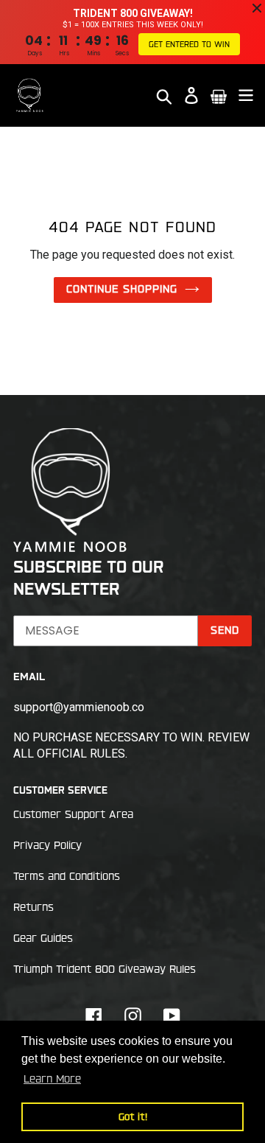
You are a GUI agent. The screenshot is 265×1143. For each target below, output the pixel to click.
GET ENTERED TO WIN (189, 44)
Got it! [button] (133, 1116)
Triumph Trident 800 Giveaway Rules (104, 969)
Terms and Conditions (66, 876)
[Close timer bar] (256, 8)
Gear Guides (43, 938)
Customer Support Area (73, 814)
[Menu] (246, 95)
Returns (33, 907)
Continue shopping (121, 289)
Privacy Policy (47, 845)
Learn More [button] (52, 1079)
